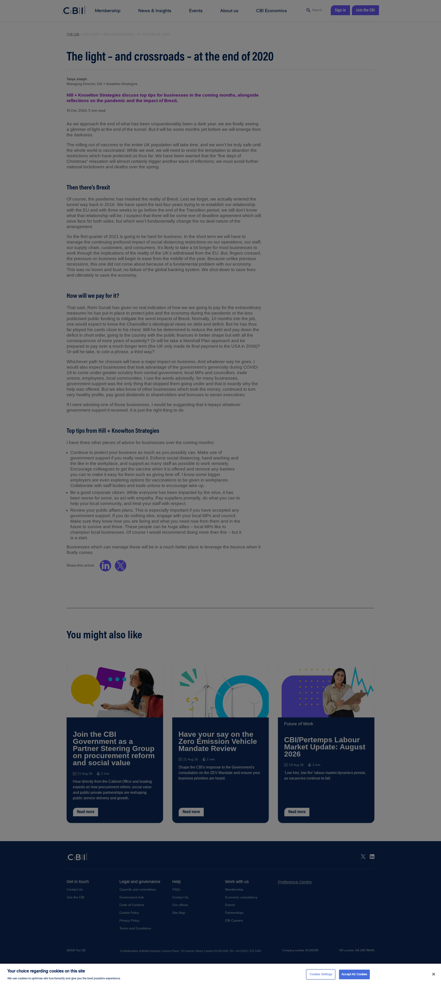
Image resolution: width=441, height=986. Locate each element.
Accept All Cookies (354, 974)
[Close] (434, 974)
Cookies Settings (321, 974)
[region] (220, 975)
